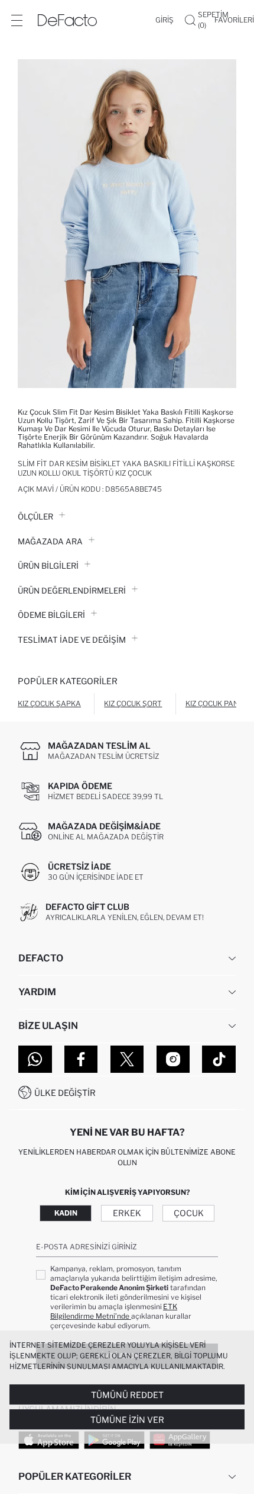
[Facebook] (81, 1059)
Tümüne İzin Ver (127, 1420)
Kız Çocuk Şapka (49, 703)
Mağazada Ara (50, 541)
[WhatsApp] (35, 1059)
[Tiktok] (219, 1059)
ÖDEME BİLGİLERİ (51, 615)
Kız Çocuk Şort (133, 703)
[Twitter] (127, 1059)
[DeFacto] (67, 20)
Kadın (65, 1212)
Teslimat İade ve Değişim (72, 640)
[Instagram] (173, 1059)
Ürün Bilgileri (48, 565)
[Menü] (16, 20)
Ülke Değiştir (65, 1093)
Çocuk (189, 1213)
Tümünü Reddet (127, 1395)
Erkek (127, 1213)
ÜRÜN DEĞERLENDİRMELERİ (72, 590)
